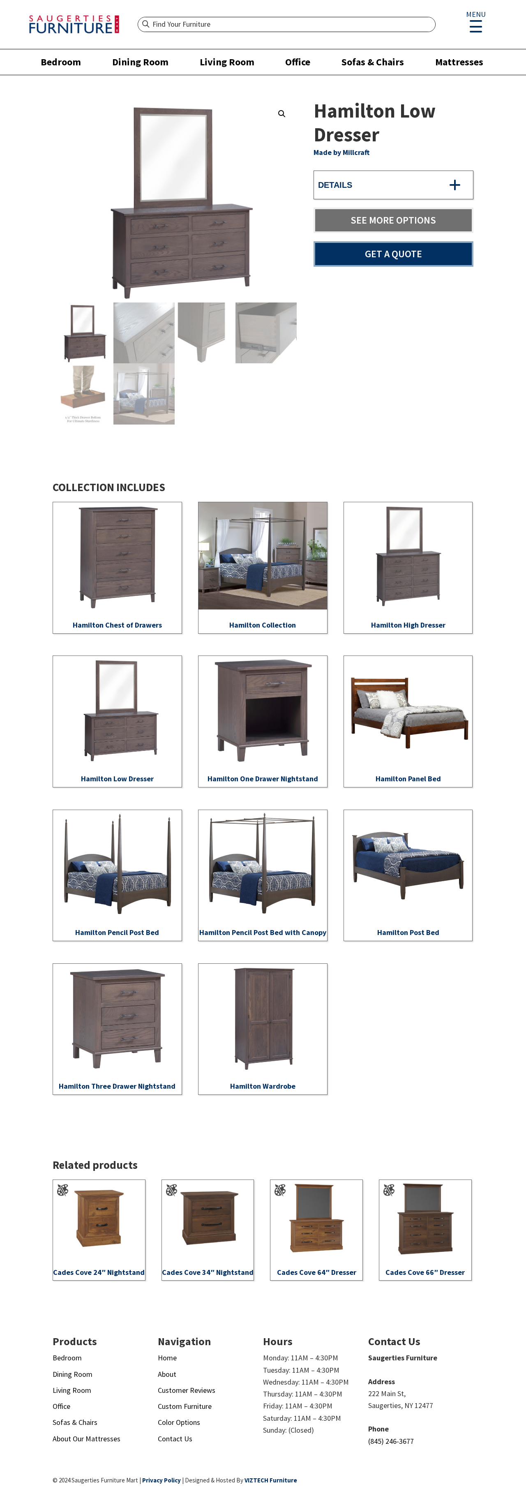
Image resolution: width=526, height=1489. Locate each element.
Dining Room (140, 61)
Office (297, 61)
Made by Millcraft (341, 152)
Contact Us (175, 1438)
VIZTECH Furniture (271, 1480)
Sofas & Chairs (372, 61)
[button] (282, 113)
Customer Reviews (186, 1390)
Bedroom (61, 61)
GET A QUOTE (393, 253)
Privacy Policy (161, 1480)
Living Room (227, 61)
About (167, 1374)
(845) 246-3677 (391, 1441)
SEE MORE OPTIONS (393, 220)
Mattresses (459, 61)
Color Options (179, 1422)
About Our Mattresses (86, 1438)
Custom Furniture (185, 1406)
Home (167, 1357)
